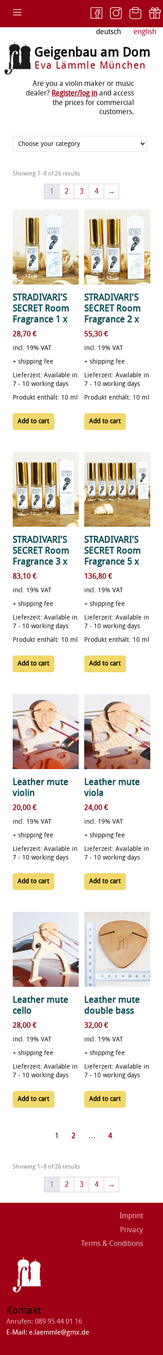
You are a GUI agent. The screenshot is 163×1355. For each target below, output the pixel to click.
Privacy (131, 1229)
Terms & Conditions (112, 1243)
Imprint (131, 1215)
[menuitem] (145, 32)
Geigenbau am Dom (92, 52)
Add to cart (33, 421)
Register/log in (74, 93)
